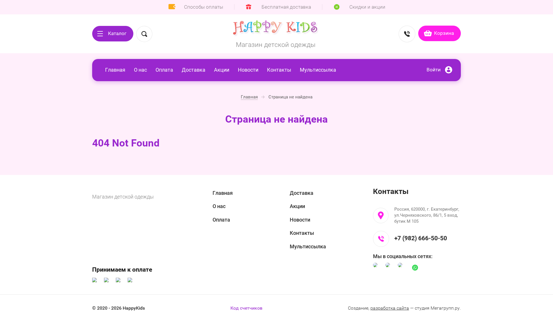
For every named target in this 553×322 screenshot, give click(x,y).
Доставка (193, 70)
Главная (115, 70)
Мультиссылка (318, 70)
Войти (434, 70)
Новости (248, 70)
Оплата (164, 70)
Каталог (117, 33)
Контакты (279, 70)
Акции (221, 70)
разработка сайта (389, 308)
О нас (140, 70)
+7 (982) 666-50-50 (420, 238)
